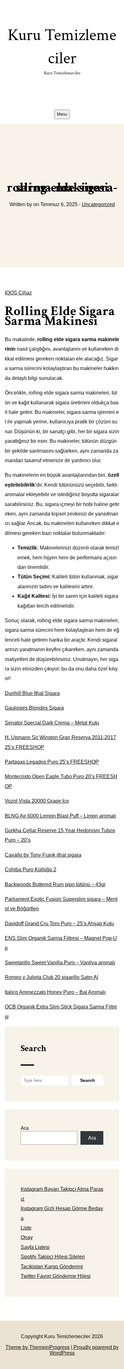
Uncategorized (98, 204)
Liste (26, 1228)
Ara (25, 1128)
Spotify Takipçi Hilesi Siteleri (53, 1256)
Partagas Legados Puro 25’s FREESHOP (52, 762)
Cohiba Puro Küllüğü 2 (30, 869)
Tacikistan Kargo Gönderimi (52, 1266)
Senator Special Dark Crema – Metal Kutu (52, 722)
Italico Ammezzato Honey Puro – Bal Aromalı (55, 992)
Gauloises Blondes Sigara (34, 708)
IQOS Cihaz (18, 292)
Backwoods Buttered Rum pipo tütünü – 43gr (55, 884)
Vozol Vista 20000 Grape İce (37, 801)
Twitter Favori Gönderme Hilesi (56, 1276)
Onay (27, 1237)
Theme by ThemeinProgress (37, 1347)
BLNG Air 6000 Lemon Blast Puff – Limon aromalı (60, 816)
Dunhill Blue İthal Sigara (32, 693)
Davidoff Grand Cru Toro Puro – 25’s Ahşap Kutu (59, 923)
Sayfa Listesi (35, 1247)
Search (33, 1048)
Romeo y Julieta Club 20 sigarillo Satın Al (51, 977)
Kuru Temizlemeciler (62, 50)
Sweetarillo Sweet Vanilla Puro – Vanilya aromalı (60, 962)
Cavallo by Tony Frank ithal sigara (43, 855)
